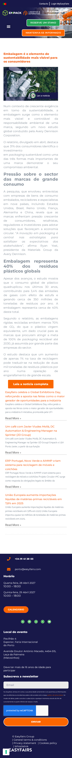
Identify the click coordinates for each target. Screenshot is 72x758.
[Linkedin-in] (22, 621)
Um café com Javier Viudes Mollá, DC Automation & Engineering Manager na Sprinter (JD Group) (31, 430)
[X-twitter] (42, 621)
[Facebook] (29, 621)
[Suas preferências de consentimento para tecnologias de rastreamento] (6, 752)
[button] (9, 26)
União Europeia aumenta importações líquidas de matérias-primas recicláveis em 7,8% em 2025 (33, 499)
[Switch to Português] (4, 3)
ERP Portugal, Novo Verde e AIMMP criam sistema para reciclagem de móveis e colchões (33, 465)
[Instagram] (36, 621)
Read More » (13, 418)
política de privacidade (55, 695)
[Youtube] (49, 621)
